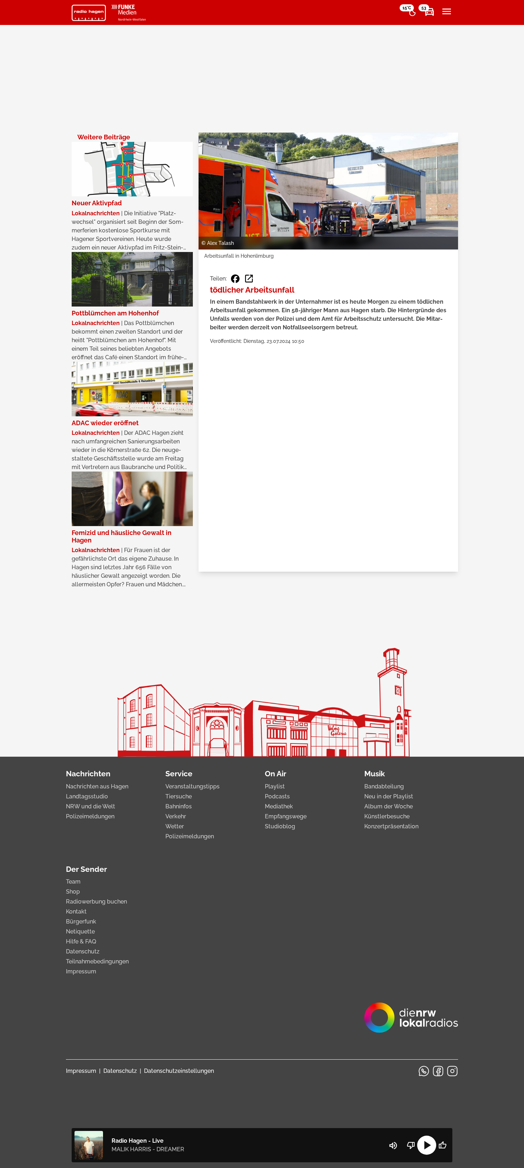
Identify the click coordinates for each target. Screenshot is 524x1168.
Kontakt (76, 911)
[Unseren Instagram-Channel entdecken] (452, 1071)
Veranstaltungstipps (192, 786)
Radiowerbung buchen (96, 901)
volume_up (393, 1146)
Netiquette (80, 931)
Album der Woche (388, 806)
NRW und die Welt (90, 806)
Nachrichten (88, 773)
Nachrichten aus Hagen (97, 786)
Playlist (275, 786)
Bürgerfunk (81, 921)
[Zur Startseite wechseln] (89, 13)
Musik (374, 773)
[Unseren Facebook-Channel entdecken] (438, 1071)
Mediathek (279, 806)
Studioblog (280, 826)
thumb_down (411, 1145)
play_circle (426, 1145)
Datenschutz (82, 951)
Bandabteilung (384, 786)
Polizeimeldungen (90, 816)
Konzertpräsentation (391, 826)
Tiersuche (178, 796)
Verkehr (175, 816)
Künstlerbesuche (387, 816)
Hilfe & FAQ (81, 941)
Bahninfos (178, 806)
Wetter (174, 826)
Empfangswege (286, 816)
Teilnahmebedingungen (97, 961)
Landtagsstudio (87, 796)
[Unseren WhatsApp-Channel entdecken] (424, 1071)
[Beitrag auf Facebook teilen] (235, 278)
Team (73, 881)
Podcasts (277, 796)
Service (178, 773)
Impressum (81, 971)
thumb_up (442, 1145)
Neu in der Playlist (388, 796)
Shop (73, 891)
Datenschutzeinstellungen (179, 1070)
